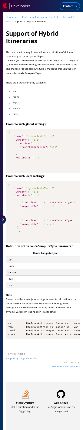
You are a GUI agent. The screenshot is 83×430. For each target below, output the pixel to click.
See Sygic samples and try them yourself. (61, 407)
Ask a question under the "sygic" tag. (25, 407)
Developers (12, 17)
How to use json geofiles (65, 366)
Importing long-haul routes (22, 358)
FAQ (8, 21)
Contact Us (70, 6)
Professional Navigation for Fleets (40, 17)
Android (67, 17)
